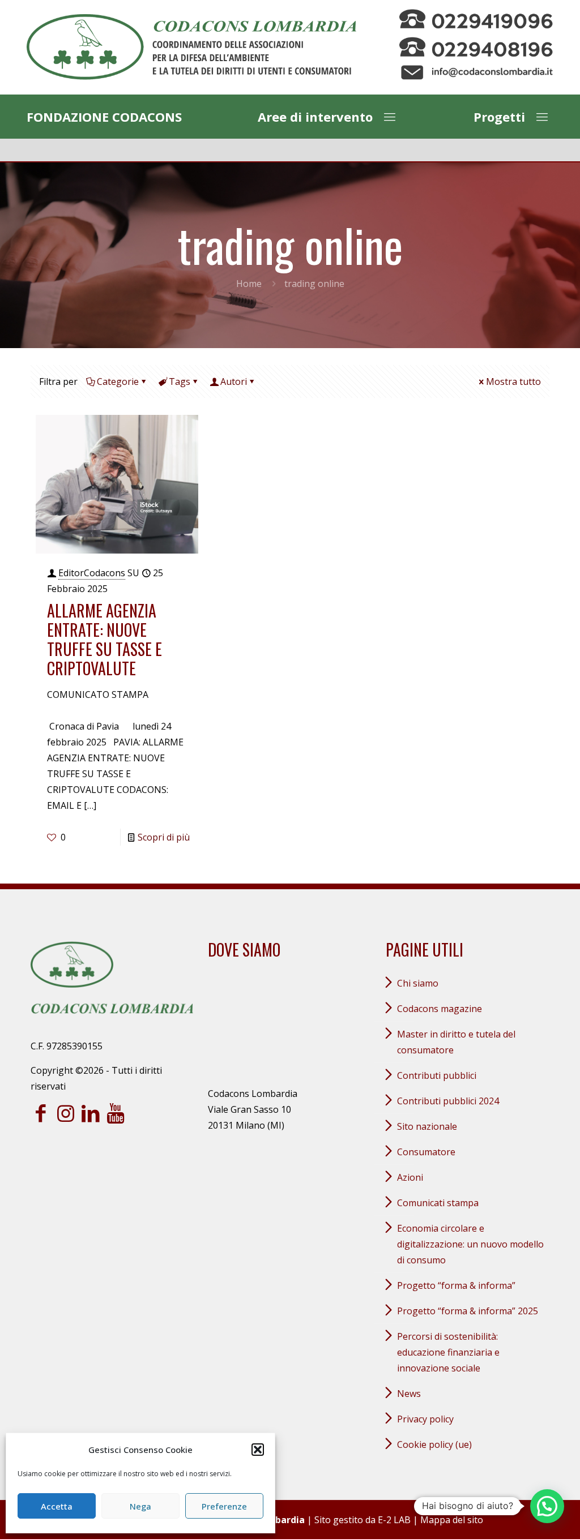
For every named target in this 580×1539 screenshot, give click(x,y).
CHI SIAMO (417, 983)
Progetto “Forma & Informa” (456, 1285)
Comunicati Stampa (438, 1203)
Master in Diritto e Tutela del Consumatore (456, 1042)
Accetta (56, 1506)
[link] (191, 47)
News (409, 1393)
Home (249, 283)
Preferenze (224, 1506)
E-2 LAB (394, 1520)
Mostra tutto (513, 381)
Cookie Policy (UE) (434, 1444)
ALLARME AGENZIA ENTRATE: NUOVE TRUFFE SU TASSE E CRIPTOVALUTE (104, 639)
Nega (140, 1506)
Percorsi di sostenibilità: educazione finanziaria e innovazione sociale (448, 1352)
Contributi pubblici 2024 (448, 1101)
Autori (233, 381)
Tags (179, 381)
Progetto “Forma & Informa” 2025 (467, 1311)
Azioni (410, 1177)
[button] (257, 1449)
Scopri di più (164, 837)
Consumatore (426, 1152)
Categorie (118, 381)
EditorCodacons (91, 573)
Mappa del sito (451, 1520)
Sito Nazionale (427, 1126)
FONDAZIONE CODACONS (104, 116)
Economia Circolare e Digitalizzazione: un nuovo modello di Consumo (470, 1244)
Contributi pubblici (436, 1075)
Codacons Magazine (439, 1008)
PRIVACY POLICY (425, 1419)
